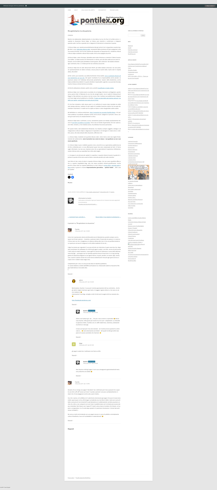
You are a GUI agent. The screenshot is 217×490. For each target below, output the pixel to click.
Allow (210, 6)
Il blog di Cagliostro (133, 232)
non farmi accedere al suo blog (81, 122)
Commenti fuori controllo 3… (77, 217)
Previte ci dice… (132, 197)
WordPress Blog (132, 260)
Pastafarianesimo (132, 193)
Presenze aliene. (114, 10)
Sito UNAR (130, 252)
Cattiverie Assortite (133, 141)
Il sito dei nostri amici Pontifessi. (136, 240)
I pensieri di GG (132, 157)
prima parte (107, 165)
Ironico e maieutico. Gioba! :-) (135, 242)
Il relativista (131, 238)
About (76, 10)
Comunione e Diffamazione (135, 143)
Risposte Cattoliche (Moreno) (135, 199)
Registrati (130, 45)
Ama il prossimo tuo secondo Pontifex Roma (102, 112)
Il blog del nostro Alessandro (135, 230)
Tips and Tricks (131, 201)
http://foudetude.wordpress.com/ (81, 300)
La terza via (131, 74)
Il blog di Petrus (132, 236)
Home (69, 10)
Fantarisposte (102, 10)
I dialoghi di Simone (133, 155)
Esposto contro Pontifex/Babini (136, 226)
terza (69, 167)
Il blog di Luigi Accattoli (133, 234)
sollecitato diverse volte (83, 49)
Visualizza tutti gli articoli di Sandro (87, 204)
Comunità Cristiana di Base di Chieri (137, 222)
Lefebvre (130, 183)
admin (129, 88)
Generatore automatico (134, 153)
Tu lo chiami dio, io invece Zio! (135, 203)
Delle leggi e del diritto (88, 10)
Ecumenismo (131, 147)
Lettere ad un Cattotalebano (135, 185)
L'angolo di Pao (132, 160)
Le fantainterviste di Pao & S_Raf (136, 162)
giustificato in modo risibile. (106, 88)
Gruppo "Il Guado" (132, 228)
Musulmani (131, 187)
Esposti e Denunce (132, 149)
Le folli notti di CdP (132, 164)
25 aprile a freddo (132, 70)
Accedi (129, 48)
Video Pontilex (131, 205)
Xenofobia (130, 207)
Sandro (112, 192)
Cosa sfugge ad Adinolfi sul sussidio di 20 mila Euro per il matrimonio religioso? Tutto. (138, 66)
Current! (130, 224)
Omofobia (130, 191)
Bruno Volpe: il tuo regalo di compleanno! (108, 217)
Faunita (77, 229)
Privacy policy (71, 478)
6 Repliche (70, 35)
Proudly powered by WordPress (83, 478)
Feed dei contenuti (132, 50)
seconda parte (115, 165)
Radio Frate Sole (132, 250)
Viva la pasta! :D (132, 258)
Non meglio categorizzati (92, 192)
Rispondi (70, 274)
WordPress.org (131, 54)
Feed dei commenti (133, 52)
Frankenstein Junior (133, 72)
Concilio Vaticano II (133, 145)
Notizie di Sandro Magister (134, 248)
